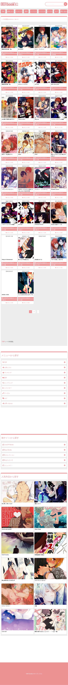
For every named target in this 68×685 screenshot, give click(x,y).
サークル (50, 11)
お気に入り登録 (10, 57)
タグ (56, 11)
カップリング (33, 11)
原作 (26, 11)
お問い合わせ (63, 11)
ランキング (18, 11)
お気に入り (10, 11)
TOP (3, 11)
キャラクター (42, 11)
